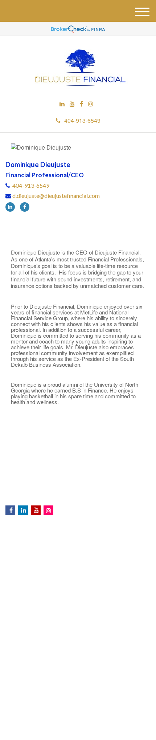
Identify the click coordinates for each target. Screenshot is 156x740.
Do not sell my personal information (105, 690)
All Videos (78, 593)
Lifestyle (78, 578)
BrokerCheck (131, 607)
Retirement (78, 535)
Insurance (78, 557)
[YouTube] (72, 104)
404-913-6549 (82, 120)
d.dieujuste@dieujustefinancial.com (56, 195)
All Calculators (78, 600)
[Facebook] (81, 104)
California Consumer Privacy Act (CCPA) (48, 684)
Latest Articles (78, 586)
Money (78, 571)
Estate (78, 549)
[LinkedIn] (62, 104)
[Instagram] (90, 104)
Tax (78, 564)
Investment (78, 542)
